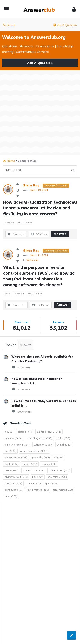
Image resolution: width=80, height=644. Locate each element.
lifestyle (49, 464)
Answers (25, 345)
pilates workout (16, 476)
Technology (32, 259)
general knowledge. (34, 451)
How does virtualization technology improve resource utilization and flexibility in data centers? (40, 208)
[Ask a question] (71, 635)
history (30, 464)
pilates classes (34, 470)
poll (37, 476)
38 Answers (24, 411)
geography (41, 457)
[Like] (17, 183)
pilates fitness (59, 470)
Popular (11, 345)
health (11, 464)
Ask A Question (67, 25)
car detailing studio (38, 438)
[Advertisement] (40, 112)
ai (9, 431)
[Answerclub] (40, 9)
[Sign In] (74, 9)
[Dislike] (17, 196)
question (9, 222)
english (64, 444)
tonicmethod (63, 489)
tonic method (38, 489)
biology (25, 431)
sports (51, 483)
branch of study (49, 431)
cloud (7, 293)
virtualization (25, 222)
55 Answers (24, 367)
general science (16, 457)
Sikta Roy (31, 185)
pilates (12, 470)
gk (58, 457)
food (10, 451)
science (33, 483)
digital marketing (17, 444)
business (13, 438)
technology (14, 489)
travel (11, 496)
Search (11, 25)
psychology (57, 476)
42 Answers (24, 389)
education (43, 444)
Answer (60, 233)
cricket (63, 438)
